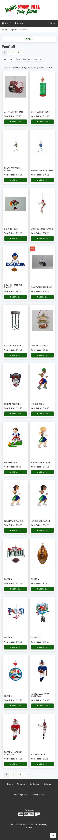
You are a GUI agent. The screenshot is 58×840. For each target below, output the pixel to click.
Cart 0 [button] (7, 23)
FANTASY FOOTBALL (40, 346)
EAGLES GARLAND (12, 346)
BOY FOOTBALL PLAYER (42, 229)
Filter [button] (29, 39)
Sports (14, 29)
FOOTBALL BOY (38, 754)
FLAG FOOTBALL (38, 404)
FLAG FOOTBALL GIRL (40, 462)
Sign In (19, 23)
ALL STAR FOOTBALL (13, 112)
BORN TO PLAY (11, 229)
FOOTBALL (9, 579)
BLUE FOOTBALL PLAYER (42, 170)
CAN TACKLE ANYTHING (41, 287)
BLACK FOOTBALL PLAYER (12, 169)
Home (4, 29)
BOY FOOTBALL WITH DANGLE (13, 286)
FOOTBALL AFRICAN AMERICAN (40, 695)
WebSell (29, 828)
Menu (52, 23)
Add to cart (16, 122)
